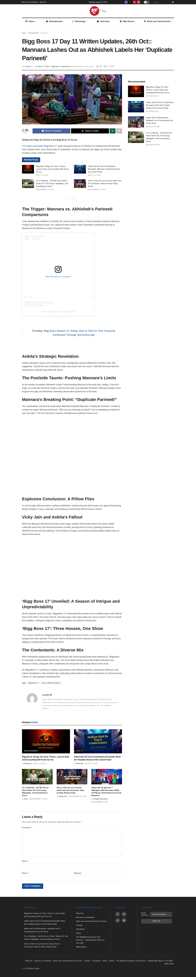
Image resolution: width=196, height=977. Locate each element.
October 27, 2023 (42, 66)
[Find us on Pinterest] (124, 920)
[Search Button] (172, 2)
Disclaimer (80, 929)
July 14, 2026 (42, 175)
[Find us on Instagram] (138, 2)
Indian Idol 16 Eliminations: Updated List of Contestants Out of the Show (159, 120)
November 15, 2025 (97, 190)
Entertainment (55, 21)
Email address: (145, 914)
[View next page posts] (74, 198)
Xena (26, 799)
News (31, 21)
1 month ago (153, 96)
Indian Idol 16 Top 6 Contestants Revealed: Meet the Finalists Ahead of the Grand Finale (104, 169)
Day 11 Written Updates (51, 683)
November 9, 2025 (100, 802)
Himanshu (28, 763)
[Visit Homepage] (98, 11)
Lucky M (27, 66)
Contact (79, 925)
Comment (27, 827)
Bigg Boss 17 (33, 683)
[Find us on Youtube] (134, 2)
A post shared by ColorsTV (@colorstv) (58, 311)
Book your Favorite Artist (159, 21)
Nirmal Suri (63, 796)
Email (25, 873)
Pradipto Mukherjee (100, 799)
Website (77, 873)
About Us (42, 2)
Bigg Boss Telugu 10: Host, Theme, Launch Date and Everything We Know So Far (52, 169)
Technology (80, 21)
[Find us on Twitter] (130, 2)
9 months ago (153, 127)
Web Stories (128, 21)
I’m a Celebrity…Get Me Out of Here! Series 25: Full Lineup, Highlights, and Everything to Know (52, 183)
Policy (78, 933)
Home (24, 33)
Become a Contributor (30, 2)
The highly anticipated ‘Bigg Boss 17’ (39, 146)
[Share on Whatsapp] (112, 130)
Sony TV (79, 751)
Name (25, 861)
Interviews (105, 21)
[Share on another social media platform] (119, 130)
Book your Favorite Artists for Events (91, 921)
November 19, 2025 (45, 190)
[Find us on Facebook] (126, 2)
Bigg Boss (44, 33)
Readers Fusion (33, 968)
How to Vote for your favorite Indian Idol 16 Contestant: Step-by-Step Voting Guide (104, 183)
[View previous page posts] (70, 198)
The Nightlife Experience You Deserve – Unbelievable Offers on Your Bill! (90, 940)
